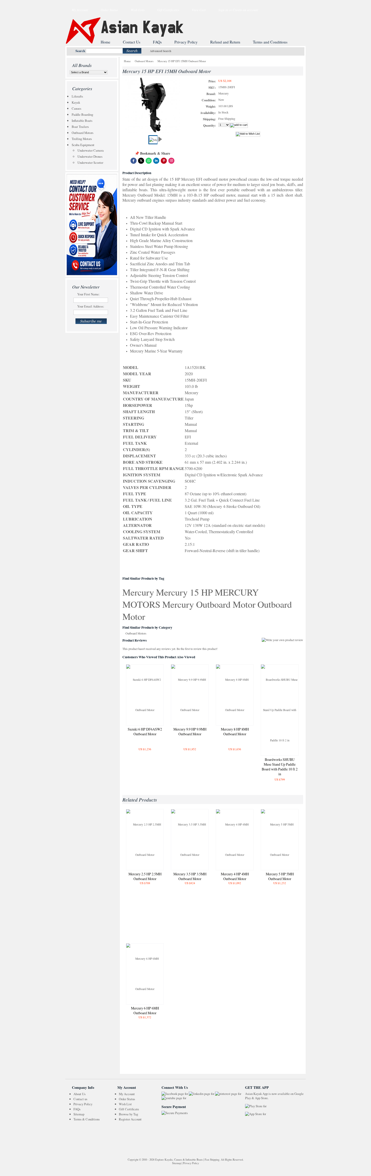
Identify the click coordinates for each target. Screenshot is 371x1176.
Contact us (80, 1099)
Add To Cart (145, 758)
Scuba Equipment (83, 145)
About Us (79, 1094)
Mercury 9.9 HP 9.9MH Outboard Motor (189, 731)
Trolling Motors (82, 138)
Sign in (223, 10)
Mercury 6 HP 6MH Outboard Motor (145, 1010)
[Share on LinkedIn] (156, 161)
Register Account (130, 1119)
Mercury (138, 592)
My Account (80, 10)
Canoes (76, 108)
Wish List (125, 1104)
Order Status (109, 10)
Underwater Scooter (90, 162)
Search (80, 51)
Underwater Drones (89, 156)
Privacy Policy (82, 1104)
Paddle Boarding (82, 114)
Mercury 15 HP (184, 592)
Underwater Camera (90, 150)
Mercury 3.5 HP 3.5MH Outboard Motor (189, 876)
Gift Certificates (168, 10)
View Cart (199, 10)
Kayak (76, 102)
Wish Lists (138, 10)
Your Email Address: (90, 306)
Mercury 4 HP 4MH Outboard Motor (235, 876)
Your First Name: (88, 294)
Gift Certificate (129, 1109)
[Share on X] (141, 161)
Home (127, 61)
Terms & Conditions (86, 1119)
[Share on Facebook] (133, 161)
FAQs (77, 1109)
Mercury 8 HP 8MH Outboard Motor (235, 731)
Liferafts (77, 96)
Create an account (245, 10)
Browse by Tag (128, 1114)
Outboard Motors (82, 132)
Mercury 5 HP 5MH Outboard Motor (280, 876)
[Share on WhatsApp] (149, 161)
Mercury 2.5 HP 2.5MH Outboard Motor (145, 876)
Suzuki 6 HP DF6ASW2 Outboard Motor (145, 731)
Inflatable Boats (82, 120)
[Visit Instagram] (171, 161)
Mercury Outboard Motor (208, 604)
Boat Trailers (80, 126)
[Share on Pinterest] (164, 161)
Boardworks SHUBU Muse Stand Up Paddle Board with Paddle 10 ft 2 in (280, 766)
